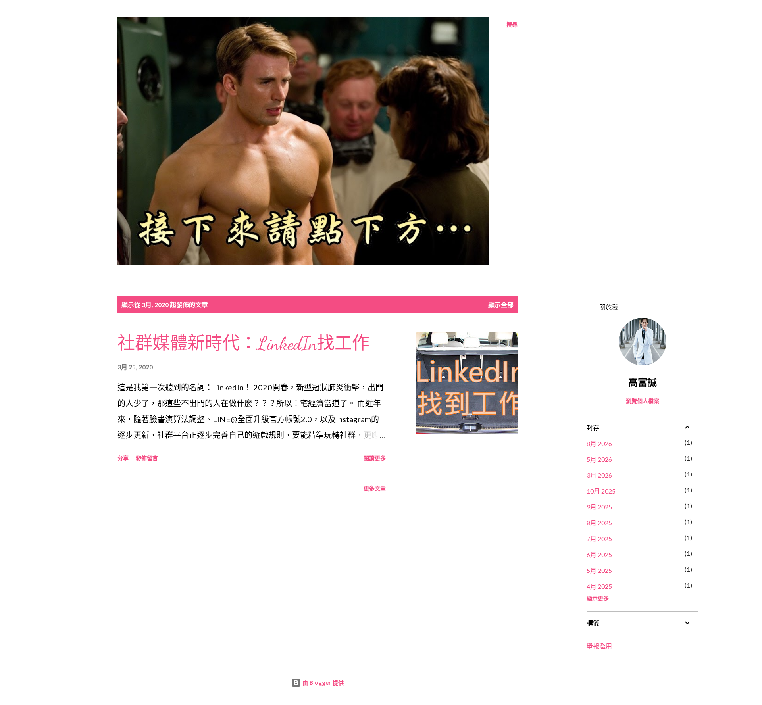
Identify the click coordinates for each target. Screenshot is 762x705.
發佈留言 (147, 458)
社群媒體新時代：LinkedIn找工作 (243, 343)
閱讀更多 (375, 458)
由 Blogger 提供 (322, 682)
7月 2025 (599, 538)
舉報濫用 (599, 645)
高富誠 (642, 382)
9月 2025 (599, 507)
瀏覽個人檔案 (642, 401)
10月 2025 (601, 491)
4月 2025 (599, 586)
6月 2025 (599, 554)
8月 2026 (599, 443)
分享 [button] (123, 458)
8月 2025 (599, 522)
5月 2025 (599, 570)
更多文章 (375, 488)
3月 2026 (599, 475)
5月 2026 (599, 459)
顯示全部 (501, 304)
